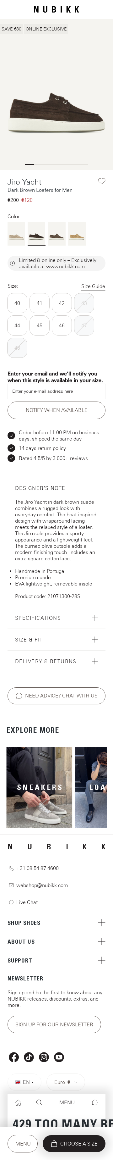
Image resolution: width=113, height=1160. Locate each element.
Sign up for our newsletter (54, 1024)
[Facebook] (14, 1057)
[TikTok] (29, 1057)
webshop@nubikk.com (42, 885)
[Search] (39, 1103)
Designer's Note (40, 488)
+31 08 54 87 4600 (37, 868)
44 (17, 325)
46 (62, 325)
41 (39, 303)
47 (84, 325)
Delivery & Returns (46, 661)
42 (62, 303)
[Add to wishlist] (101, 181)
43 (84, 303)
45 (39, 325)
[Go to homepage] (56, 9)
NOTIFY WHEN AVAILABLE (57, 410)
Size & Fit (29, 639)
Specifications (38, 618)
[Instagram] (44, 1057)
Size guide (93, 286)
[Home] (18, 1103)
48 (17, 348)
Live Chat (27, 902)
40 (17, 303)
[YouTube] (59, 1057)
